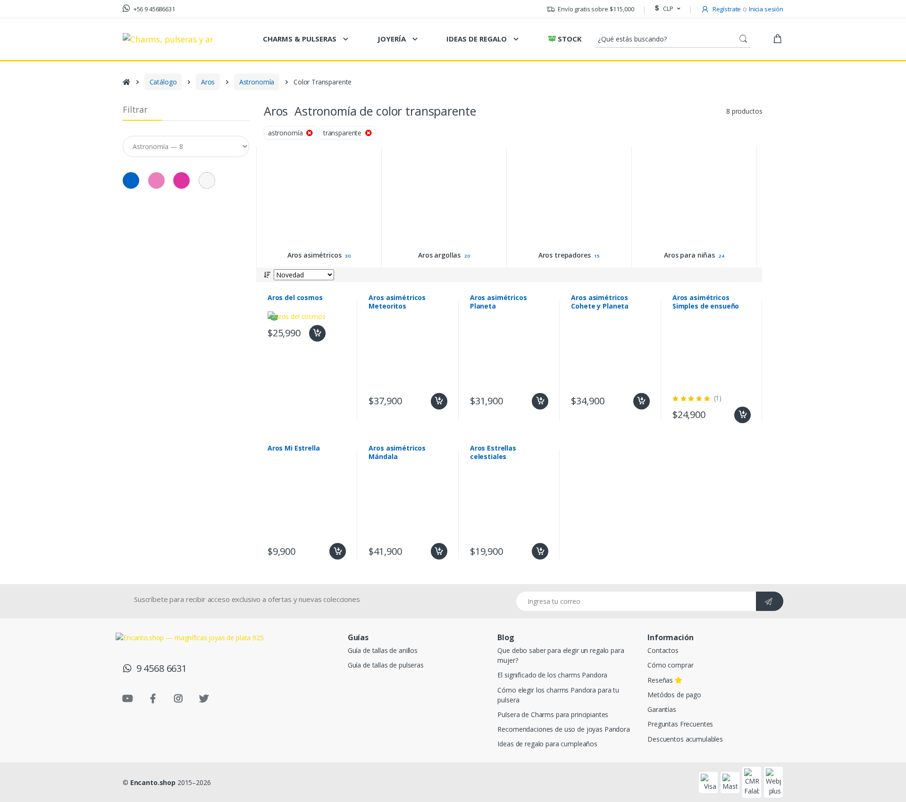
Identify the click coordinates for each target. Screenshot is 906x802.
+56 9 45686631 (153, 9)
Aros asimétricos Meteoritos (397, 301)
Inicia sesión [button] (766, 9)
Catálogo (163, 81)
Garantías (661, 709)
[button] (666, 9)
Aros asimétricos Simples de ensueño (705, 301)
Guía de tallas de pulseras (386, 664)
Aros (208, 81)
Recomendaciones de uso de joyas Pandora (563, 729)
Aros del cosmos (295, 297)
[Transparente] (207, 180)
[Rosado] (156, 180)
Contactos (663, 650)
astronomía (287, 132)
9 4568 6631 (159, 668)
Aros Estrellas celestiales (493, 452)
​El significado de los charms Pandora (552, 674)
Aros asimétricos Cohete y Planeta (600, 301)
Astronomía (257, 81)
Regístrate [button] (726, 9)
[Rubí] (181, 180)
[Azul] (19, 103)
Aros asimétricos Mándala (397, 452)
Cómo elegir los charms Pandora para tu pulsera (558, 694)
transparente (344, 132)
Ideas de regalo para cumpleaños (547, 743)
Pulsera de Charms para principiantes (552, 714)
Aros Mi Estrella (294, 448)
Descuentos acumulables (685, 739)
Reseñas (661, 680)
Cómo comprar (670, 664)
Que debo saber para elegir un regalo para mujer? (560, 655)
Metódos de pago (674, 694)
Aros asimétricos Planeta (498, 301)
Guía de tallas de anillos (383, 650)
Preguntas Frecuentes (680, 723)
